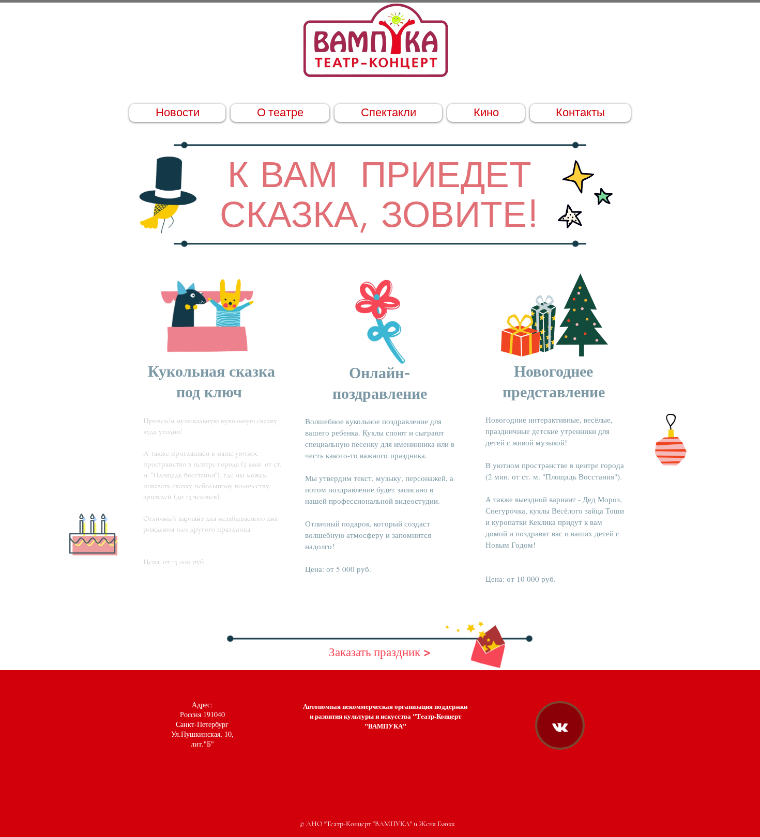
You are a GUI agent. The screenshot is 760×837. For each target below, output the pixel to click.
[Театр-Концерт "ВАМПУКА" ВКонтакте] (560, 727)
